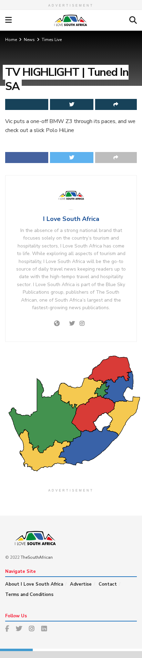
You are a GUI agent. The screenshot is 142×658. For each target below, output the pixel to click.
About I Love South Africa (34, 584)
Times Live (52, 39)
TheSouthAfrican (37, 557)
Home (11, 39)
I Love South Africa (71, 219)
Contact (108, 584)
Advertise (81, 584)
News (29, 39)
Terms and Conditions (29, 594)
